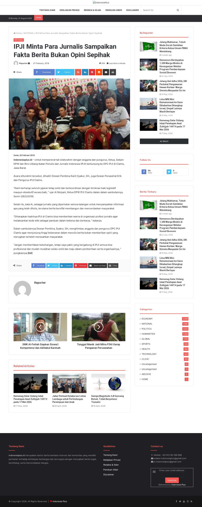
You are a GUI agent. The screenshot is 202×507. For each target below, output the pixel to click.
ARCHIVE (146, 374)
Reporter (23, 63)
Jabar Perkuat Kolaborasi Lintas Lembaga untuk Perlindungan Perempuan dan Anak (69, 399)
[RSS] (191, 501)
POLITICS (147, 328)
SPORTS (146, 344)
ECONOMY (147, 318)
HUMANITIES (148, 334)
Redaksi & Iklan (92, 10)
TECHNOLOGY (149, 354)
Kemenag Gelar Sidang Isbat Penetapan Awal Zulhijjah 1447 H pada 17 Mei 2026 (30, 399)
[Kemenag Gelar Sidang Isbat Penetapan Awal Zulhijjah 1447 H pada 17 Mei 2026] (31, 383)
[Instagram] (188, 501)
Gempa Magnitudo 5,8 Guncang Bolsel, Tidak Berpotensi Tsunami (107, 399)
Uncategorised (149, 364)
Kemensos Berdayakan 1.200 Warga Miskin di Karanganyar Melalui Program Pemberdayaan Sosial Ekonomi (172, 66)
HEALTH (146, 349)
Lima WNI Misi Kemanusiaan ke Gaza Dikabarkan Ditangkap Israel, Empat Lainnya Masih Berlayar (171, 105)
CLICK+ (145, 359)
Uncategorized (149, 369)
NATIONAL (29, 33)
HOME (145, 379)
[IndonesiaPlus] (101, 2)
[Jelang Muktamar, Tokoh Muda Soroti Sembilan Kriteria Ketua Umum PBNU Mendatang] (148, 46)
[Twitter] (180, 501)
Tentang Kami (47, 10)
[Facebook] (176, 501)
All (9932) (164, 141)
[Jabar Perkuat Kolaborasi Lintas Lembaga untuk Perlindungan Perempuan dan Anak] (69, 383)
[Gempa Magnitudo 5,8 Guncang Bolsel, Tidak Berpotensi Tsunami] (108, 383)
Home (18, 33)
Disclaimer (132, 10)
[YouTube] (184, 501)
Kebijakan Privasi (70, 10)
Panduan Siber (113, 10)
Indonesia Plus (178, 484)
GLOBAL (146, 339)
